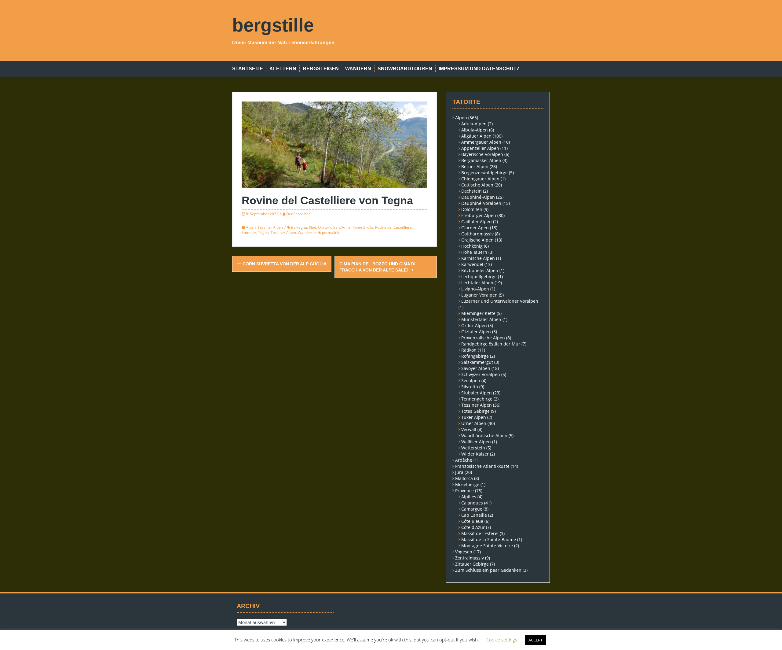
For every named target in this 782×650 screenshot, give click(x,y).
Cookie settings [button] (501, 640)
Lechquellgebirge (479, 276)
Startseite (247, 68)
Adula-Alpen (474, 124)
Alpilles (468, 497)
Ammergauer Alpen (481, 142)
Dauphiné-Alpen (478, 197)
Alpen (251, 227)
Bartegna (299, 227)
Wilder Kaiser (475, 454)
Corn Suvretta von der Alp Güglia (284, 263)
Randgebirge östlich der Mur (490, 344)
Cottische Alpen (477, 185)
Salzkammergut (477, 362)
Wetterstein (473, 448)
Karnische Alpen (478, 258)
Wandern (358, 68)
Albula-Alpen (474, 130)
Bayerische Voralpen (482, 154)
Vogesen (463, 552)
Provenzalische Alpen (483, 338)
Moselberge (467, 484)
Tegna (263, 232)
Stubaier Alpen (476, 393)
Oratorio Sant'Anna (334, 227)
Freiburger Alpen (478, 215)
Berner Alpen (474, 166)
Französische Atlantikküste (482, 466)
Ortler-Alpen (474, 325)
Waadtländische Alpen (484, 435)
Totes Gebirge (475, 411)
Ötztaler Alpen (476, 331)
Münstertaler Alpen (481, 319)
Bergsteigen (321, 68)
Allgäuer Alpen (476, 136)
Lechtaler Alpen (477, 283)
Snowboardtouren (405, 68)
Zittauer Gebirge (472, 564)
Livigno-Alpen (475, 289)
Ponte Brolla (363, 227)
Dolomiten (471, 209)
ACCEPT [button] (535, 640)
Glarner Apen (475, 228)
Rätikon (469, 350)
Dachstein (471, 191)
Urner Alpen (473, 423)
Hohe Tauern (474, 252)
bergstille (273, 25)
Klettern (282, 68)
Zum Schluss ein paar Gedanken (488, 570)
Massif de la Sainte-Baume (488, 539)
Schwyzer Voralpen (480, 374)
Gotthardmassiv (477, 234)
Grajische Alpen (477, 240)
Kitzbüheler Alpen (479, 270)
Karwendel (472, 264)
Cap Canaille (474, 515)
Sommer (249, 232)
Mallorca (464, 478)
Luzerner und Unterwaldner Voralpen (499, 301)
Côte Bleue (472, 521)
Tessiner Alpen (270, 227)
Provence (464, 490)
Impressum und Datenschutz (479, 68)
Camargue (471, 509)
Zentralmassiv (469, 558)
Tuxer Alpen (473, 417)
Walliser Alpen (476, 442)
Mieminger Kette (478, 313)
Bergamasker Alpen (481, 160)
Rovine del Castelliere (393, 227)
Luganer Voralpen (479, 295)
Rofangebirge (475, 356)
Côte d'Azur (473, 527)
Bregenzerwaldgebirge (484, 172)
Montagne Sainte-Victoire (487, 545)
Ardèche (463, 460)
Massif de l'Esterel (480, 533)
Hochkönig (472, 246)
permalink (330, 232)
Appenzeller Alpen (480, 148)
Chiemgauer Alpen (480, 179)
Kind (312, 227)
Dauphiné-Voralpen (481, 203)
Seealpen (470, 380)
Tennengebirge (476, 399)
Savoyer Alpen (475, 368)
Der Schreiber (298, 213)
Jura (459, 472)
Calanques (472, 503)
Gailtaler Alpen (476, 221)
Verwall (468, 429)
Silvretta (469, 387)
